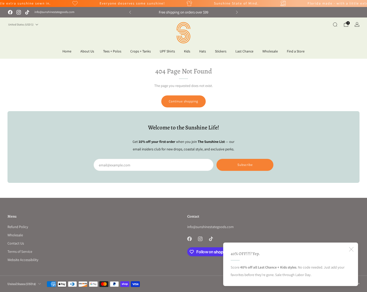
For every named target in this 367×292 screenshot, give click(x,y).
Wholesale (270, 51)
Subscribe (245, 165)
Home (66, 51)
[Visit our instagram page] (18, 12)
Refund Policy (17, 226)
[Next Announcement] (237, 12)
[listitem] (183, 12)
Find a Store (296, 51)
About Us (87, 51)
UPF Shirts (167, 51)
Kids (187, 51)
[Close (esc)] (351, 249)
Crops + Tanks (140, 51)
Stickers (220, 51)
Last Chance (244, 51)
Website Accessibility (22, 259)
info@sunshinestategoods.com (54, 12)
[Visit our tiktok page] (27, 12)
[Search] (335, 24)
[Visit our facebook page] (10, 12)
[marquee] (183, 3)
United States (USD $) (20, 24)
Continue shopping (183, 101)
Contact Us (15, 243)
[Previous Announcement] (130, 12)
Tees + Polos (112, 51)
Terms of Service (19, 251)
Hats (202, 51)
